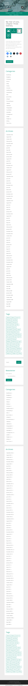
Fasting (7, 85)
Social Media (8, 110)
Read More (9, 61)
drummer (13, 324)
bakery (13, 317)
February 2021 (9, 141)
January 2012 (9, 244)
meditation (8, 341)
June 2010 (8, 271)
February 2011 (9, 255)
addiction (8, 317)
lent (17, 336)
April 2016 (8, 180)
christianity (9, 320)
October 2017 (9, 167)
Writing (7, 121)
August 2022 (8, 136)
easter (17, 324)
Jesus (7, 336)
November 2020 (9, 143)
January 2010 (9, 279)
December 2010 (9, 260)
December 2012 (9, 231)
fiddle (8, 331)
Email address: (9, 373)
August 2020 (8, 145)
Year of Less (8, 123)
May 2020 (8, 150)
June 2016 (8, 178)
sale (18, 346)
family (7, 83)
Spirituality (8, 112)
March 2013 (8, 224)
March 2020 (8, 152)
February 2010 (9, 277)
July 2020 (8, 147)
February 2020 (9, 154)
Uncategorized (9, 114)
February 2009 (9, 290)
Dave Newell (9, 322)
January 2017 (9, 174)
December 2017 (9, 165)
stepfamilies (19, 348)
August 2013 (8, 216)
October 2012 (9, 235)
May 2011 (8, 249)
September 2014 (9, 200)
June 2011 (8, 246)
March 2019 (8, 163)
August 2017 (8, 169)
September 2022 (9, 134)
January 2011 (9, 257)
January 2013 (9, 229)
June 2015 (8, 187)
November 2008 (9, 295)
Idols (7, 94)
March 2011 (8, 253)
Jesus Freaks (8, 96)
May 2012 (8, 240)
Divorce (7, 81)
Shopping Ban (9, 107)
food (18, 331)
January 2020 (9, 156)
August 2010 (8, 266)
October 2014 (9, 198)
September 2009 (9, 284)
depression (15, 322)
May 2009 (8, 286)
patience (8, 343)
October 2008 (9, 297)
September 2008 (9, 299)
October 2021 (9, 139)
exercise (14, 327)
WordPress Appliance (9, 685)
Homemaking (9, 92)
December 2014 (9, 194)
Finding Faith (12, 331)
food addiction (9, 334)
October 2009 (9, 282)
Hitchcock (19, 334)
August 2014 (8, 202)
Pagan (19, 341)
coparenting (14, 320)
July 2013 (8, 218)
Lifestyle (8, 99)
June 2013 (8, 220)
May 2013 (8, 222)
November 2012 (9, 233)
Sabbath (8, 103)
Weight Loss (8, 118)
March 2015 (8, 189)
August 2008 (8, 301)
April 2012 (8, 242)
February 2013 (9, 227)
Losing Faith (9, 339)
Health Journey (9, 90)
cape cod (18, 317)
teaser (14, 351)
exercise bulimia (9, 329)
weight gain (9, 353)
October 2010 (9, 264)
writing (20, 353)
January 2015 (9, 191)
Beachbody (8, 74)
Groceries (8, 88)
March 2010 (8, 275)
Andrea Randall (7, 3)
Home (11, 14)
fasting (18, 329)
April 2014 (8, 209)
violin (19, 351)
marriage (14, 339)
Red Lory (8, 346)
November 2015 (9, 185)
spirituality (13, 348)
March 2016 (8, 183)
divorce (8, 324)
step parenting (9, 351)
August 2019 (8, 158)
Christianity (8, 79)
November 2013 (9, 213)
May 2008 (8, 304)
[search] (7, 10)
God (14, 334)
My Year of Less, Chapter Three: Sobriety (13, 24)
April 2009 (8, 288)
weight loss (15, 353)
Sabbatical (8, 105)
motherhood (14, 341)
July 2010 (8, 268)
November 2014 (9, 196)
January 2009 (9, 293)
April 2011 (8, 251)
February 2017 (9, 172)
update (7, 116)
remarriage (13, 346)
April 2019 (8, 161)
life (20, 336)
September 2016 (9, 176)
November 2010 (9, 262)
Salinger (8, 348)
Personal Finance (9, 101)
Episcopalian (9, 327)
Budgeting (8, 77)
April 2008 (8, 306)
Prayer (18, 343)
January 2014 (9, 211)
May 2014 (8, 207)
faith (15, 329)
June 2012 (8, 238)
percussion (13, 343)
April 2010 (8, 273)
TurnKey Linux (20, 685)
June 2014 (8, 205)
